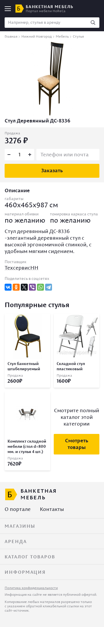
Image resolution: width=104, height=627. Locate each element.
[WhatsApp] (40, 287)
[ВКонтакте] (8, 287)
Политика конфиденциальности (31, 588)
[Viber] (32, 287)
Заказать (52, 170)
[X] (24, 287)
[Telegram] (48, 287)
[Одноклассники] (16, 287)
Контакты (52, 509)
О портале (18, 509)
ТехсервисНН (21, 267)
